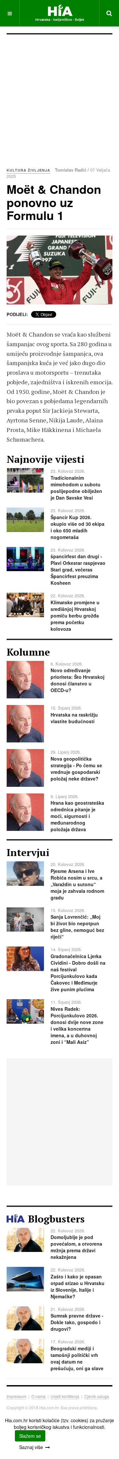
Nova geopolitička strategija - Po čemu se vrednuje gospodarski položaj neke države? (76, 768)
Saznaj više (31, 1447)
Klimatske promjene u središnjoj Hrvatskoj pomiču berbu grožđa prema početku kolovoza (75, 615)
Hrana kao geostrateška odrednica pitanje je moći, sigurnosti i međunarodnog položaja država (77, 816)
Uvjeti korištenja (65, 1396)
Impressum (16, 1396)
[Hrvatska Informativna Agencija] (60, 13)
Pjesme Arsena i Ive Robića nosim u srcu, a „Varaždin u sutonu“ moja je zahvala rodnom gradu (77, 884)
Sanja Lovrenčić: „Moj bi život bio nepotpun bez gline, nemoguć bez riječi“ (77, 926)
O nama (38, 1396)
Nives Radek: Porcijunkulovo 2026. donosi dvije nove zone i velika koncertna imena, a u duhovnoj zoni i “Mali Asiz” (77, 1025)
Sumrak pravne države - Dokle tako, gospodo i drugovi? (77, 1322)
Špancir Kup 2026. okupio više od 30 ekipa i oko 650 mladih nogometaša (77, 527)
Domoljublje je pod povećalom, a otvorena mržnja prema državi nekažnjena (76, 1247)
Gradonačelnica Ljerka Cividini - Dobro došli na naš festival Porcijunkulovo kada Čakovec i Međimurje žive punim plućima (78, 973)
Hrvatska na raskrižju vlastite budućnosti (74, 718)
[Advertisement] (59, 97)
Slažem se (30, 1435)
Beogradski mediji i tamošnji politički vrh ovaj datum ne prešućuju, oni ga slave (77, 1358)
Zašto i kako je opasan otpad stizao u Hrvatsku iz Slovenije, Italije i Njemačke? (77, 1286)
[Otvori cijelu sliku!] (59, 270)
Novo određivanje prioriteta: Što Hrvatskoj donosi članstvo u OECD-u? (77, 680)
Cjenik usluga (96, 1396)
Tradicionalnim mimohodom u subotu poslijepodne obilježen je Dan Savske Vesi (76, 487)
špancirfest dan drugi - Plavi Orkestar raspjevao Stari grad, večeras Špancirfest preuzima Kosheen (78, 569)
